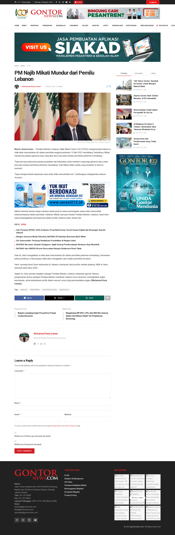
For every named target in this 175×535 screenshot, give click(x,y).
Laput (105, 25)
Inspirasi (34, 25)
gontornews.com (137, 527)
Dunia (29, 66)
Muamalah (60, 25)
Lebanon (23, 290)
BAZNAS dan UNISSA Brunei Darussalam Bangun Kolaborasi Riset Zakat (48, 248)
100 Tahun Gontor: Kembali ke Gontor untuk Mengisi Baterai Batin (146, 84)
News (24, 25)
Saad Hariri (64, 290)
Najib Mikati (35, 290)
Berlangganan (147, 25)
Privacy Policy (56, 426)
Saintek (95, 25)
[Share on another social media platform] (108, 298)
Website (67, 414)
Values (85, 25)
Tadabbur (74, 25)
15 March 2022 (50, 86)
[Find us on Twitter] (59, 2)
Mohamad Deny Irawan (31, 86)
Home (16, 25)
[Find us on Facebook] (56, 2)
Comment (19, 371)
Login (79, 2)
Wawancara (117, 25)
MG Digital (163, 25)
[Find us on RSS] (70, 2)
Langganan (153, 2)
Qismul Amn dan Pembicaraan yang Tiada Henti (145, 141)
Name (17, 403)
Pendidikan (47, 25)
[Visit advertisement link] (113, 13)
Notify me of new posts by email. (28, 444)
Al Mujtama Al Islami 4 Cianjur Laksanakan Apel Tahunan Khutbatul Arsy (145, 127)
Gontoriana (131, 25)
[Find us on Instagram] (63, 2)
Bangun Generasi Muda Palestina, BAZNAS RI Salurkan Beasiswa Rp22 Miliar (51, 236)
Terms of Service (70, 426)
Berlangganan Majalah (74, 489)
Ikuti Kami (138, 498)
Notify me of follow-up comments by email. (32, 436)
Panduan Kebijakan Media (75, 485)
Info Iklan (68, 482)
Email (17, 414)
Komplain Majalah (72, 492)
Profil (66, 475)
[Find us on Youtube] (66, 2)
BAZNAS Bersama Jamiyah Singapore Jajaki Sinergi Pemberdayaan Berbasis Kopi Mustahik (57, 244)
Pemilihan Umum (50, 290)
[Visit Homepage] (38, 13)
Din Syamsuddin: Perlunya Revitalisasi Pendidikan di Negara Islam (46, 240)
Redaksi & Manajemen (73, 479)
